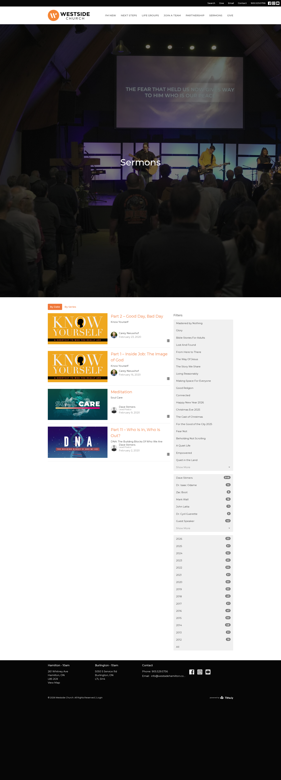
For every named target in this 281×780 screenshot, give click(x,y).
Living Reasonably (187, 373)
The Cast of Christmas (189, 416)
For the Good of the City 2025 (194, 424)
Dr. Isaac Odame (202, 485)
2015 (202, 618)
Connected (183, 395)
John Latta (202, 506)
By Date (55, 306)
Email (231, 3)
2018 (202, 596)
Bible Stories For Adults (190, 337)
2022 (202, 567)
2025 (202, 546)
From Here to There (188, 352)
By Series (70, 306)
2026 (202, 538)
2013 (202, 632)
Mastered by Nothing (189, 323)
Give (221, 3)
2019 (202, 589)
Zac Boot (202, 492)
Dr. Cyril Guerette (202, 513)
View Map (54, 682)
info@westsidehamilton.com (168, 675)
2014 (202, 625)
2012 (202, 639)
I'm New (110, 15)
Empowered (184, 452)
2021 (202, 574)
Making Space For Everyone (193, 380)
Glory (179, 330)
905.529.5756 (258, 3)
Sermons (215, 15)
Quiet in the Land (186, 460)
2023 (202, 560)
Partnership (195, 15)
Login (99, 697)
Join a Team (172, 15)
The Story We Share (188, 366)
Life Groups (150, 15)
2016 (202, 610)
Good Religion (184, 388)
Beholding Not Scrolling (191, 438)
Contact (242, 3)
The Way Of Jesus (187, 359)
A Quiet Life (183, 445)
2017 (202, 603)
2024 (202, 553)
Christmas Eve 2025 (188, 409)
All (177, 646)
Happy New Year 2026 (190, 402)
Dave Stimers (202, 477)
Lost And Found (186, 344)
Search (211, 3)
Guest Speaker (202, 521)
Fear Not (181, 431)
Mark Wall (202, 499)
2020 (202, 582)
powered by (220, 700)
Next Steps (129, 15)
